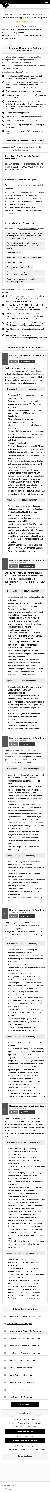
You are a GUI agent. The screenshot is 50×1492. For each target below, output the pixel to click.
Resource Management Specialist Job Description (25, 1316)
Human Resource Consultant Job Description (24, 1338)
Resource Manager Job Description (20, 1368)
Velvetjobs (5, 4)
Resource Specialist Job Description (20, 1382)
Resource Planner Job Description (20, 1375)
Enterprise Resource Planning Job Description (24, 1331)
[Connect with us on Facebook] (2, 1489)
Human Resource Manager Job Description (23, 1346)
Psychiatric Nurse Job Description (19, 1390)
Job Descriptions (10, 14)
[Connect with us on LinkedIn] (10, 1489)
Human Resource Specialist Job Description (23, 1353)
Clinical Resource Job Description (19, 1324)
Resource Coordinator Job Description (21, 1360)
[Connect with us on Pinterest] (6, 1489)
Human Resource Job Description (19, 1397)
